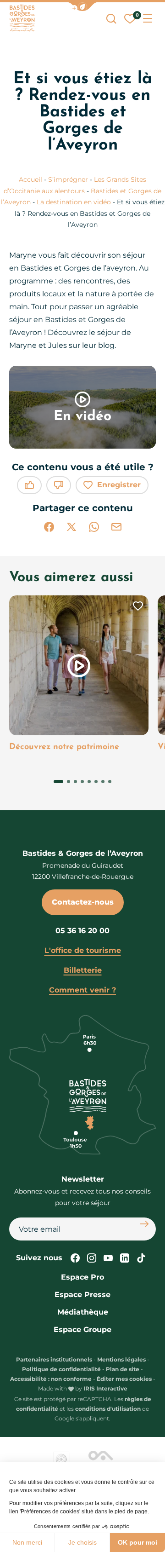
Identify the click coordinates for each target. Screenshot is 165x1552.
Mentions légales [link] (121, 1359)
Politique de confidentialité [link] (61, 1369)
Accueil (30, 179)
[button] (82, 7)
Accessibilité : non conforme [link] (51, 1378)
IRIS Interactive (105, 1388)
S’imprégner (69, 179)
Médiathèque (82, 1312)
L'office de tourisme (82, 950)
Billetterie (83, 970)
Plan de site (122, 1369)
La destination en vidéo (75, 202)
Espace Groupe (82, 1329)
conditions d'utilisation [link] (108, 1408)
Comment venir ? (82, 990)
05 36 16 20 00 (82, 930)
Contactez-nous (83, 902)
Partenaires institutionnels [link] (54, 1359)
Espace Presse (82, 1294)
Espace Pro (82, 1277)
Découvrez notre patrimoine (64, 747)
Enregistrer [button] (119, 484)
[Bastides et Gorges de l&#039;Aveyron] (22, 18)
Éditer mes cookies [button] (124, 1378)
